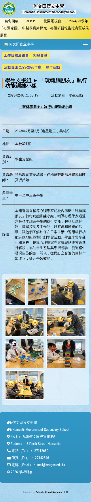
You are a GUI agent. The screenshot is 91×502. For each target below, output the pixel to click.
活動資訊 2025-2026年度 (22, 67)
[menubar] (45, 61)
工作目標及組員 (16, 55)
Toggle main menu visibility (85, 44)
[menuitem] (16, 55)
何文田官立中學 (21, 44)
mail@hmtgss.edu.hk (51, 465)
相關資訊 (40, 55)
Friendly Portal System (48, 492)
